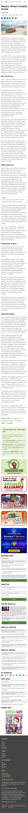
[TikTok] (10, 675)
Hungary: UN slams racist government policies (13, 199)
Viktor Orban (10, 423)
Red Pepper (4, 414)
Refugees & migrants (6, 418)
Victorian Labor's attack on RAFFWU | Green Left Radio (14, 637)
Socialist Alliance (6, 776)
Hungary (3, 423)
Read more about (9, 802)
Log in (25, 1)
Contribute (4, 764)
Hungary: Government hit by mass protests (12, 201)
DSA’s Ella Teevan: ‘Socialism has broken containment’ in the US (12, 698)
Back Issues (4, 748)
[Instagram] (13, 675)
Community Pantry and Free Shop (10, 569)
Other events (14, 580)
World (21, 15)
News (3, 741)
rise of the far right (16, 418)
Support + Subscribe (16, 1)
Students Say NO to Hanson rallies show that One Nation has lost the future (13, 668)
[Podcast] (5, 675)
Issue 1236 (15, 15)
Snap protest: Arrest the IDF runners (11, 565)
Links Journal (5, 773)
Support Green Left (8, 604)
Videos (3, 757)
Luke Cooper (4, 12)
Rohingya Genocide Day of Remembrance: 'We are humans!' (13, 653)
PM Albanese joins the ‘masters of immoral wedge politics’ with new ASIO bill (12, 702)
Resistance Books (6, 775)
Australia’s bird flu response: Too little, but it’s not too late (13, 686)
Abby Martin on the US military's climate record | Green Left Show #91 (14, 645)
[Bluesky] (7, 18)
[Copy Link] (16, 18)
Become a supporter (8, 444)
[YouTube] (2, 675)
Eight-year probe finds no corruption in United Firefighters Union (13, 682)
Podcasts (4, 755)
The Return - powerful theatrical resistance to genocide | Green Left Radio (13, 631)
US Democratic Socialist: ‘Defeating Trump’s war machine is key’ (13, 694)
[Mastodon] (2, 18)
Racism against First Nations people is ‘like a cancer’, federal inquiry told (13, 690)
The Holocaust (18, 420)
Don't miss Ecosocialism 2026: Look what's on (13, 661)
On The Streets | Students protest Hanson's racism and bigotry (12, 641)
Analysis (4, 743)
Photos (3, 754)
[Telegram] (17, 675)
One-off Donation (10, 440)
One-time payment (13, 447)
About (3, 763)
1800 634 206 (14, 451)
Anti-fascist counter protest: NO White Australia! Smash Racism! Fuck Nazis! (14, 576)
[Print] (10, 18)
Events (3, 767)
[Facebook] (5, 18)
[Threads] (23, 675)
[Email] (13, 18)
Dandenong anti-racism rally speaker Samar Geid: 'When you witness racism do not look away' (14, 657)
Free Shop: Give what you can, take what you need (13, 572)
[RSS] (26, 675)
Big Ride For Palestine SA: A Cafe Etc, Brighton (13, 561)
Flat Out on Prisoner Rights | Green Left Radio (13, 634)
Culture (3, 746)
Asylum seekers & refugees (7, 420)
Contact (3, 766)
